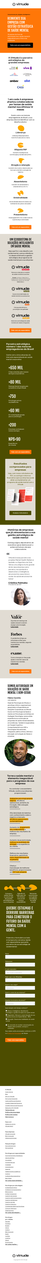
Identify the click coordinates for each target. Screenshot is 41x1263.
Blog (6, 1094)
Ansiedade (8, 1164)
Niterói (7, 1240)
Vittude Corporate (10, 1134)
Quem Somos (9, 1092)
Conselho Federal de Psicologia (13, 1103)
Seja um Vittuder (9, 1096)
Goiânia (7, 1230)
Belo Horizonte (9, 1232)
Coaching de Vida (10, 1202)
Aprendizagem (9, 1167)
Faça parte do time (10, 1146)
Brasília (7, 1225)
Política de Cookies (11, 1114)
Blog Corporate (9, 1136)
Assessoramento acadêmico (12, 1171)
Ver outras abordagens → (13, 1212)
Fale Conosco (9, 1117)
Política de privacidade (12, 1112)
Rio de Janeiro (9, 1242)
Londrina (7, 1238)
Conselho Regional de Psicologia (14, 1105)
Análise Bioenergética (11, 1187)
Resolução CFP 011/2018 (11, 1107)
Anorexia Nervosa (10, 1162)
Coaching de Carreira (11, 1196)
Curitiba (7, 1236)
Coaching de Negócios (11, 1200)
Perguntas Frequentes (11, 1098)
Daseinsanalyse (9, 1210)
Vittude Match (9, 1126)
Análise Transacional (10, 1194)
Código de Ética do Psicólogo (13, 1101)
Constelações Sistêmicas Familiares (14, 1206)
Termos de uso (9, 1110)
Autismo (7, 1173)
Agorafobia (8, 1160)
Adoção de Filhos (9, 1158)
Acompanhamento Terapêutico (14, 1155)
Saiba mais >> (20, 281)
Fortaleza (7, 1223)
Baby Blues (8, 1178)
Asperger (7, 1169)
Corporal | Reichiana (10, 1208)
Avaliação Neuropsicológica (12, 1176)
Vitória (7, 1227)
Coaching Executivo (10, 1204)
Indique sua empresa (10, 1138)
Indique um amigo (10, 1124)
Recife (6, 1234)
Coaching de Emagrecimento (13, 1198)
